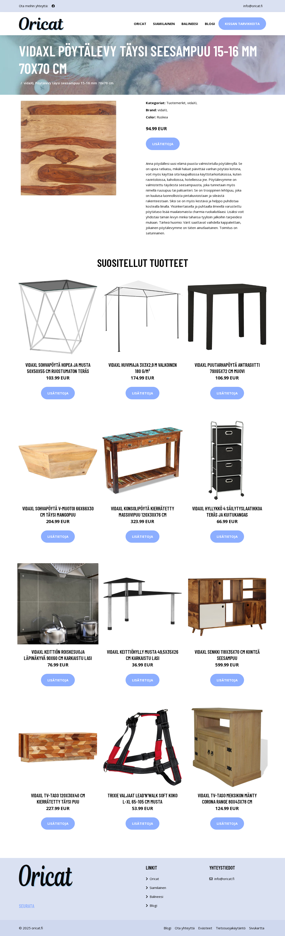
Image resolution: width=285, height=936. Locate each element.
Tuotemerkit (175, 103)
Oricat (140, 23)
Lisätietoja (162, 144)
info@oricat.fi (253, 6)
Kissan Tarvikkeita (242, 23)
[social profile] (53, 6)
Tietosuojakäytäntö (231, 928)
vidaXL (192, 103)
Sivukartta (256, 928)
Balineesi (189, 23)
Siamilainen (164, 23)
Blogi (210, 23)
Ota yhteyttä (185, 928)
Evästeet (205, 928)
